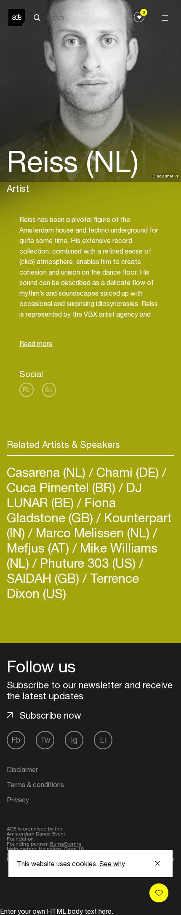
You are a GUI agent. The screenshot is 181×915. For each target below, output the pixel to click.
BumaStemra (65, 843)
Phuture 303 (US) (88, 562)
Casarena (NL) (48, 472)
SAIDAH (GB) (45, 578)
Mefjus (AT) (39, 547)
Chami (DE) (127, 472)
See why (112, 863)
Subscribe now (50, 715)
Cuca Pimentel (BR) (63, 487)
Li (103, 739)
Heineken (50, 849)
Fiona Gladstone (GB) (61, 510)
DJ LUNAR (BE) (74, 495)
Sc (49, 389)
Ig (74, 739)
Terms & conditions (35, 784)
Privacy (18, 799)
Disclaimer (162, 175)
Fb (26, 389)
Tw (45, 739)
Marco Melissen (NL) (92, 532)
